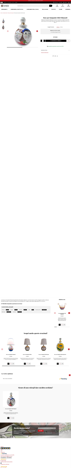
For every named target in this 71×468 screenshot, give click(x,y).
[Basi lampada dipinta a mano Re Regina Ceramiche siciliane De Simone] (27, 344)
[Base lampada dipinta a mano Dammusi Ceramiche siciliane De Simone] (11, 344)
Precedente (3, 457)
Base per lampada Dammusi (11, 354)
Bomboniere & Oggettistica (17, 9)
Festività (53, 9)
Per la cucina (45, 9)
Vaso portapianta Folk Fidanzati (62, 314)
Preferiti (62, 6)
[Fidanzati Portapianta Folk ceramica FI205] (62, 306)
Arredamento (4, 9)
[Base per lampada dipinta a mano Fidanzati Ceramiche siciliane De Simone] (11, 399)
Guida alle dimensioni (44, 52)
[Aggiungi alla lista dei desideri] (68, 41)
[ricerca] (50, 6)
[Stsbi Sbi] (2, 2)
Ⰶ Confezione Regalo (55, 32)
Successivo (9, 457)
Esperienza (67, 9)
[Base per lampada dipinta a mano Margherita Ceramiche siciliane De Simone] (60, 344)
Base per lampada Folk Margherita (60, 354)
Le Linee (60, 9)
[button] (15, 0)
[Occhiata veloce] (64, 325)
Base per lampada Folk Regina (44, 354)
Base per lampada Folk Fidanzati (10, 408)
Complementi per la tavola (33, 9)
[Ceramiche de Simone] (5, 5)
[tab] (4, 9)
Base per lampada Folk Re (27, 354)
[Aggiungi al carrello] (60, 325)
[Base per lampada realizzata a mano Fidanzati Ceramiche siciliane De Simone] (22, 30)
